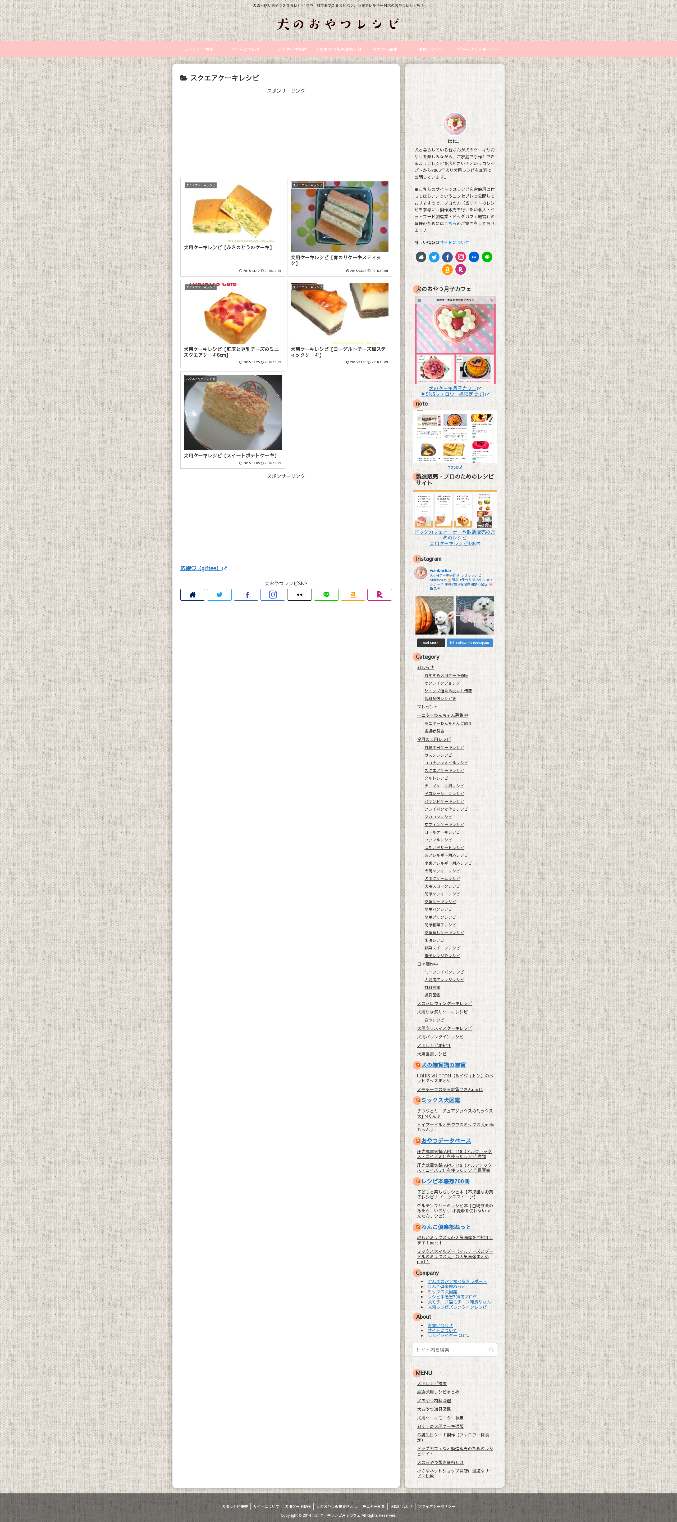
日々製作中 (427, 964)
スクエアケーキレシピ (444, 770)
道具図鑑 (432, 995)
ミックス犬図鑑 (440, 1100)
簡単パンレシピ (438, 909)
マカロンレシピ (438, 816)
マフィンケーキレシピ (444, 824)
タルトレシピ (436, 778)
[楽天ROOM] (379, 595)
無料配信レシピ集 (440, 698)
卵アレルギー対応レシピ (446, 855)
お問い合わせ (440, 1325)
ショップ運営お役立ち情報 (448, 690)
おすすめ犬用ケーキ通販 (446, 675)
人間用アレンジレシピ (444, 979)
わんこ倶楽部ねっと (446, 1227)
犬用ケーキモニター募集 (440, 1418)
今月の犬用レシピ (434, 739)
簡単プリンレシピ (440, 917)
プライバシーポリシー (436, 1506)
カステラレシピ (438, 755)
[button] (491, 1350)
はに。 (455, 141)
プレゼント (427, 706)
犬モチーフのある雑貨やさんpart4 (450, 1089)
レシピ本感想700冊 (445, 1181)
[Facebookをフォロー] (246, 595)
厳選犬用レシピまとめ (438, 1392)
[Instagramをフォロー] (272, 595)
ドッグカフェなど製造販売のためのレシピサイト (455, 1450)
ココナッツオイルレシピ (446, 762)
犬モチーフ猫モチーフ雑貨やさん (459, 1302)
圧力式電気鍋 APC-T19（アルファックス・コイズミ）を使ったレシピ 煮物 (454, 1153)
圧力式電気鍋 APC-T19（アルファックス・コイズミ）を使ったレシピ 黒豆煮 (454, 1167)
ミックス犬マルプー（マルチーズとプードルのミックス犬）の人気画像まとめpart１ (455, 1256)
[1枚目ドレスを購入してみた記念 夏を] (475, 615)
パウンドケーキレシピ (444, 801)
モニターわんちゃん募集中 (442, 715)
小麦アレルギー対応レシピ (448, 863)
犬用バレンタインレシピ (440, 1036)
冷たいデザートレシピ (444, 847)
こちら (450, 223)
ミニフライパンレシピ (444, 972)
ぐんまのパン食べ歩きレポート (457, 1281)
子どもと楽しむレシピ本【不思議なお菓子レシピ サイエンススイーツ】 (455, 1194)
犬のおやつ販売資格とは (440, 1462)
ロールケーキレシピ (442, 832)
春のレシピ (434, 1020)
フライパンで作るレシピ (446, 809)
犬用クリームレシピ (442, 878)
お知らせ (425, 667)
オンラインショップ (442, 683)
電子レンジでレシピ (442, 955)
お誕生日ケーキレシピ (444, 747)
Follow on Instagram (472, 642)
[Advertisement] (286, 132)
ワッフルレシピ (438, 839)
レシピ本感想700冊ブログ (452, 1297)
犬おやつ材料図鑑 (434, 1400)
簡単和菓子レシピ (440, 924)
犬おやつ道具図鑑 (434, 1409)
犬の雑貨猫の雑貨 (443, 1065)
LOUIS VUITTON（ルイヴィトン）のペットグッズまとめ (455, 1078)
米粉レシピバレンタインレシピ (457, 1307)
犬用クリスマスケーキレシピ (444, 1028)
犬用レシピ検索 (432, 1383)
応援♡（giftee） (201, 568)
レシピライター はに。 (449, 1335)
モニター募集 (374, 1506)
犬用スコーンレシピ (442, 886)
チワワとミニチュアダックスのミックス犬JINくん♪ (455, 1113)
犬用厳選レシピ (432, 1054)
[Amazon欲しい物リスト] (353, 595)
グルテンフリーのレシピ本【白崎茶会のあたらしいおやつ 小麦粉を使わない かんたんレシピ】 (455, 1211)
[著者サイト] (192, 595)
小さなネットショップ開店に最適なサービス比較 (455, 1473)
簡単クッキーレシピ (442, 893)
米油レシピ (434, 940)
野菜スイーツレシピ (442, 947)
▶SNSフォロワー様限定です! (452, 394)
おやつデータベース (446, 1140)
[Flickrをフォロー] (299, 595)
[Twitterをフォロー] (219, 595)
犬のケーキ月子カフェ (453, 388)
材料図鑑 (432, 987)
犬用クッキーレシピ (442, 870)
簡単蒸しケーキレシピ (444, 932)
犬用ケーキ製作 (298, 1506)
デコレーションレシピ (444, 793)
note (452, 466)
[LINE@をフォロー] (326, 595)
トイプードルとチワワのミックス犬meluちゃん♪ (455, 1127)
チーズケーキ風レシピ (444, 785)
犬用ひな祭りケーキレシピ (442, 1012)
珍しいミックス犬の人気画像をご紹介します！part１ (455, 1239)
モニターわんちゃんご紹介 (448, 723)
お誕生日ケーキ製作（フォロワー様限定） (453, 1437)
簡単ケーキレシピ (440, 901)
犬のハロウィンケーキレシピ (444, 1003)
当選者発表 (434, 731)
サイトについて (454, 242)
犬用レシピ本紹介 (434, 1045)
